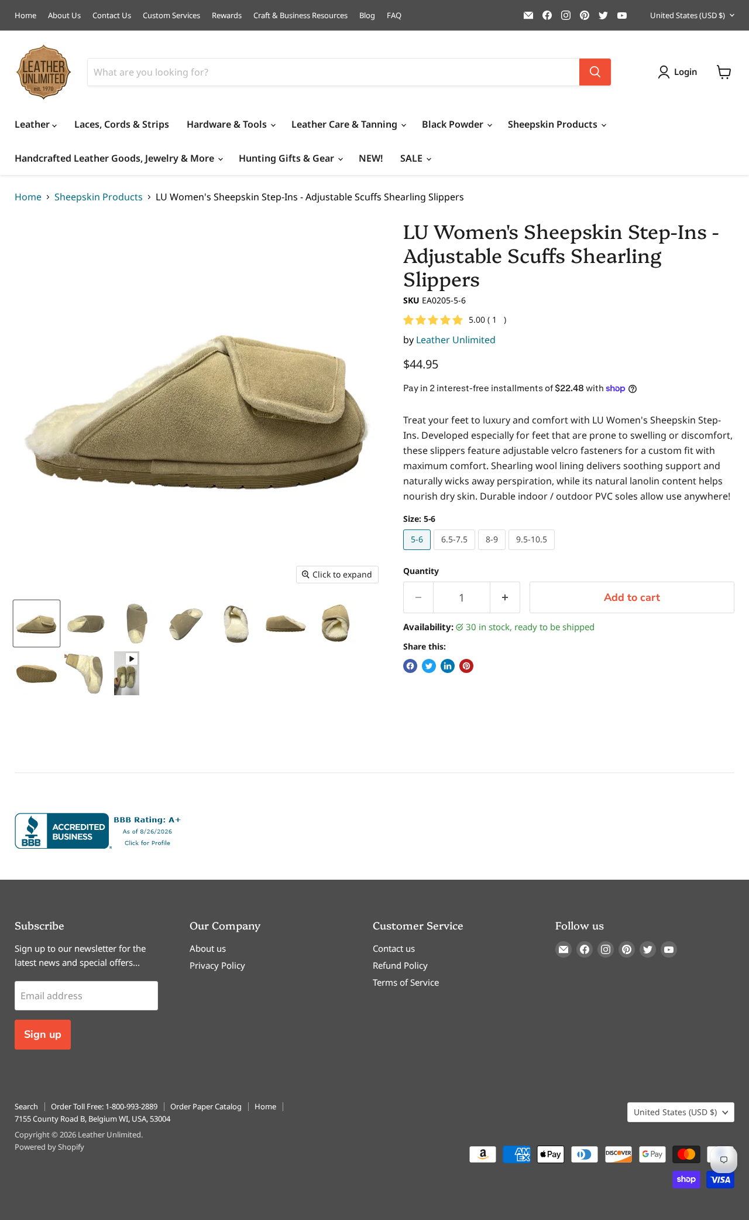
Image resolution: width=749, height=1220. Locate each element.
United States (687, 15)
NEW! (371, 158)
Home (25, 15)
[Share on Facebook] (410, 666)
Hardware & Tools (228, 124)
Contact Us (111, 15)
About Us (64, 15)
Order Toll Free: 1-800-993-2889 (104, 1106)
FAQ (394, 15)
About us (208, 948)
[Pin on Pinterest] (466, 666)
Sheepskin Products (554, 124)
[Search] (595, 72)
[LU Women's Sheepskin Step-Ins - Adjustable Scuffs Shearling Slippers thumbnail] (36, 623)
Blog (367, 15)
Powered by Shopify (49, 1147)
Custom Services (171, 15)
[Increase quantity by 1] (505, 598)
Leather (33, 124)
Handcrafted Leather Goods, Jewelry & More (116, 158)
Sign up (42, 1034)
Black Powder (454, 124)
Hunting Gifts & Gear (287, 158)
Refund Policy (400, 965)
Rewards (227, 15)
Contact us (394, 948)
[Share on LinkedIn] (448, 666)
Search (26, 1106)
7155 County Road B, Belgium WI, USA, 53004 (92, 1118)
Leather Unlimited (456, 339)
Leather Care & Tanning (345, 124)
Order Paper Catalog (206, 1106)
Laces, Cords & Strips (121, 124)
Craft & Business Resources (300, 15)
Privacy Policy (217, 965)
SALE (412, 158)
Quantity (421, 571)
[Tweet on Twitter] (429, 666)
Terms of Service (406, 982)
